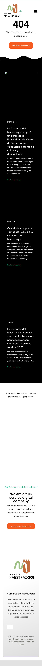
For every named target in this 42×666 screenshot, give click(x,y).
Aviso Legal (29, 639)
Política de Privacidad (16, 642)
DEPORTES (11, 222)
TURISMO (10, 322)
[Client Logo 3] (28, 426)
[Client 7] (12, 426)
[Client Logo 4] (26, 415)
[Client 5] (28, 405)
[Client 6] (11, 404)
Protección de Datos (15, 639)
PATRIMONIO (12, 122)
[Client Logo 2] (21, 437)
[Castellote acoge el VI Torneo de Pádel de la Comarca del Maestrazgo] (21, 194)
